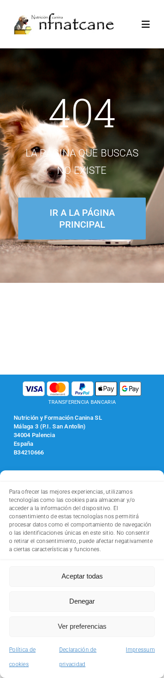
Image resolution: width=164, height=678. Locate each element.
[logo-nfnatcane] (64, 16)
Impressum (140, 650)
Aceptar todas (82, 576)
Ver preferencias (82, 626)
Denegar (82, 601)
